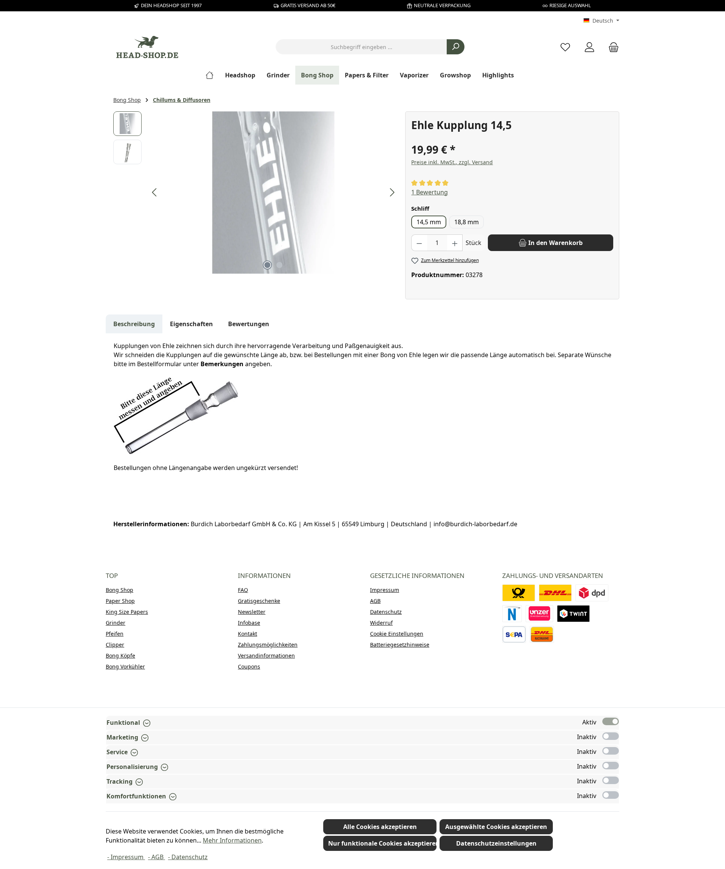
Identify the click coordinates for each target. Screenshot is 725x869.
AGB (375, 600)
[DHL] (555, 592)
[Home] (212, 75)
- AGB (156, 857)
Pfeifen (114, 633)
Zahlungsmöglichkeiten (268, 644)
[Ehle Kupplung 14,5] (273, 192)
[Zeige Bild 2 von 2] (279, 265)
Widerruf (381, 622)
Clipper (115, 644)
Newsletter (251, 611)
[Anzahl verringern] (419, 242)
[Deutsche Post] (518, 592)
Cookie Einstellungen (396, 633)
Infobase (249, 622)
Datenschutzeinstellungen (496, 843)
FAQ (243, 589)
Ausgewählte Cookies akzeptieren (496, 827)
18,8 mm (466, 222)
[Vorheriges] (154, 192)
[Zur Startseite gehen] (147, 47)
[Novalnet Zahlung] (512, 613)
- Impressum (126, 857)
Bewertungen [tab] (248, 324)
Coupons (249, 666)
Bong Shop (119, 589)
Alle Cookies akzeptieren (380, 827)
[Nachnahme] (542, 634)
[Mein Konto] (589, 47)
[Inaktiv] (610, 736)
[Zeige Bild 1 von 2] (267, 265)
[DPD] (591, 592)
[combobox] (361, 46)
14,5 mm (428, 222)
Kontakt (247, 633)
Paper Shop (120, 600)
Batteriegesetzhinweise (399, 644)
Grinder (115, 622)
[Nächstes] (392, 192)
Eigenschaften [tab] (191, 324)
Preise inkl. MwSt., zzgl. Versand (452, 162)
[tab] (134, 323)
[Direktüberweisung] (540, 613)
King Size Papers (127, 611)
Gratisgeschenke (259, 600)
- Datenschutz (188, 857)
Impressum (384, 589)
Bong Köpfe (120, 655)
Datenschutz (386, 611)
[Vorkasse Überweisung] (514, 634)
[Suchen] (455, 46)
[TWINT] (573, 613)
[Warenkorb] (611, 47)
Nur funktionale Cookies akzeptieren (382, 843)
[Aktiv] (610, 721)
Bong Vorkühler (125, 666)
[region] (255, 192)
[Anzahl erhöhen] (455, 242)
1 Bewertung (429, 192)
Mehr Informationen (232, 840)
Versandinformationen (266, 655)
